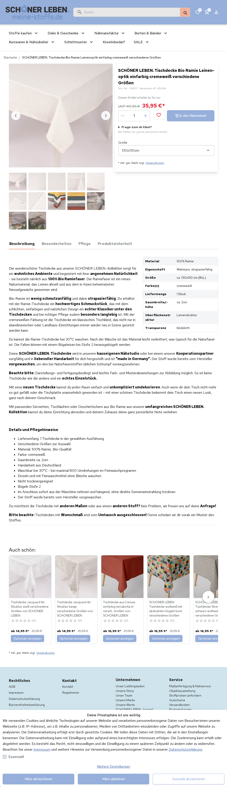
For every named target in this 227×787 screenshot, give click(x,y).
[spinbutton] (134, 115)
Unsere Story (125, 691)
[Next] (208, 597)
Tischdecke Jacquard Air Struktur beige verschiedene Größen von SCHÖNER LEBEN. (75, 608)
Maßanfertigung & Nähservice (190, 686)
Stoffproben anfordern (185, 695)
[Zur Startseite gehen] (37, 12)
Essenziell (16, 756)
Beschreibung (22, 243)
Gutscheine (177, 700)
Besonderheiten (56, 243)
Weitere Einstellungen (113, 766)
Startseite (10, 57)
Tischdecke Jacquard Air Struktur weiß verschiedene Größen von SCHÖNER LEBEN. (30, 608)
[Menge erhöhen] (145, 115)
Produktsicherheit (115, 243)
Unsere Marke (125, 700)
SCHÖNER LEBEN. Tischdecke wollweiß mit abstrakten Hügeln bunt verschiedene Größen (165, 608)
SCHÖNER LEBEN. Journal (134, 709)
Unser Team (124, 695)
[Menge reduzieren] (122, 115)
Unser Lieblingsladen (130, 686)
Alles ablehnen (113, 779)
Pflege (84, 243)
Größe (122, 143)
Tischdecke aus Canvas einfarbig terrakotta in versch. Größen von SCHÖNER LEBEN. (119, 608)
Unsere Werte (125, 705)
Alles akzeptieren (38, 779)
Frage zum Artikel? (143, 129)
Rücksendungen (180, 709)
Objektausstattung (182, 691)
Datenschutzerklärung (185, 749)
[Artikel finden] (185, 12)
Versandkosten (155, 163)
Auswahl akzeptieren (188, 779)
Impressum (42, 749)
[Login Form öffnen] (216, 12)
